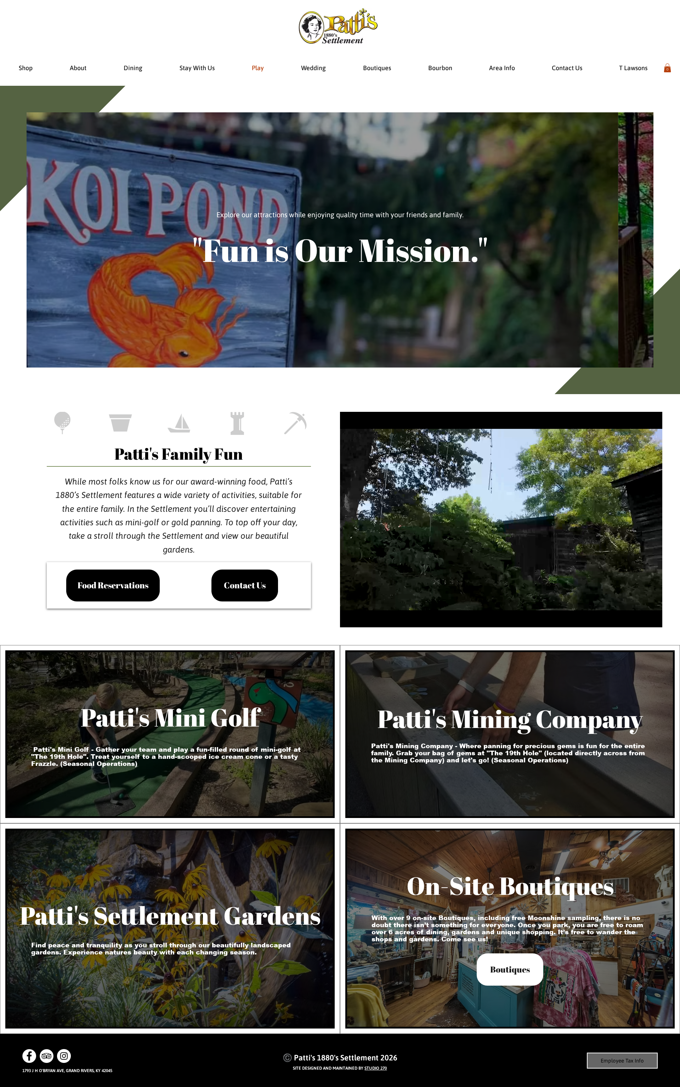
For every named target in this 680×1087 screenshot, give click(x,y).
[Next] (641, 239)
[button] (667, 67)
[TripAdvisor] (46, 1056)
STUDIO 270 (375, 1068)
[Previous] (39, 239)
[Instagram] (64, 1056)
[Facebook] (29, 1056)
